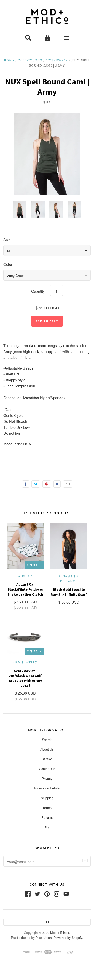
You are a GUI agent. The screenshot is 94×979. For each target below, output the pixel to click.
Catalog (47, 759)
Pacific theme (20, 937)
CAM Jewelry (25, 662)
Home (9, 60)
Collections (30, 60)
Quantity (38, 291)
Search (47, 739)
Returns (47, 817)
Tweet (35, 484)
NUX (47, 102)
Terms (47, 807)
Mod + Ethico (59, 932)
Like (25, 484)
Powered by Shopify (68, 937)
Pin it (46, 484)
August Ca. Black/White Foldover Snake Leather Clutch (25, 589)
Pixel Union (44, 937)
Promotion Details (47, 788)
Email (67, 484)
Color (7, 264)
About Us (47, 749)
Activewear (57, 60)
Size (7, 239)
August (25, 576)
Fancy (57, 484)
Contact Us (47, 768)
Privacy (47, 778)
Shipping (47, 798)
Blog (47, 827)
